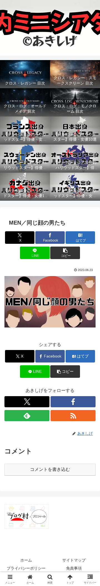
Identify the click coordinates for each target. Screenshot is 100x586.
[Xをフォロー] (26, 401)
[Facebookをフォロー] (73, 401)
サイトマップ (74, 560)
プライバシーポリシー (26, 568)
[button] (65, 253)
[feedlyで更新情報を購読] (26, 415)
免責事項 (74, 568)
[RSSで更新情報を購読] (73, 415)
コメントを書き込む (50, 469)
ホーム (26, 560)
